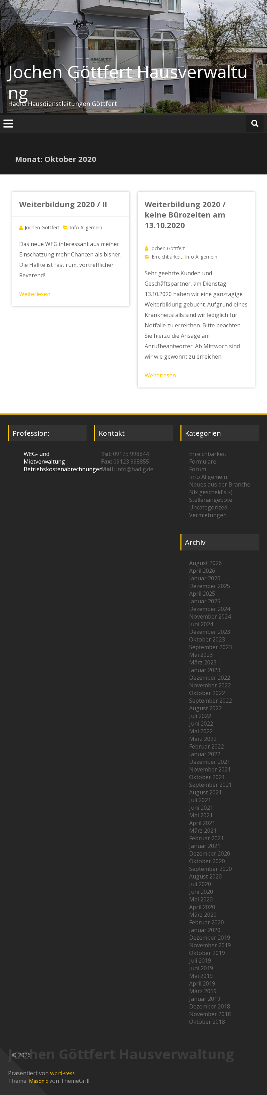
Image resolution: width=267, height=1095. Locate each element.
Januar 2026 (204, 578)
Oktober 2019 (207, 953)
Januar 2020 (204, 930)
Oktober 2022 (207, 693)
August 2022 (205, 708)
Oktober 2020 (207, 861)
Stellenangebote (210, 500)
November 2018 (210, 1014)
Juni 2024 (201, 624)
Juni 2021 (201, 807)
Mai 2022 (201, 731)
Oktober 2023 (207, 639)
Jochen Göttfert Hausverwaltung (128, 82)
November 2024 (210, 616)
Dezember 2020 (209, 853)
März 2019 (203, 991)
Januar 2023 (204, 670)
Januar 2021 (204, 846)
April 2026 (202, 570)
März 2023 (203, 662)
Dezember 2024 (209, 609)
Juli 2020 (200, 884)
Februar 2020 (206, 922)
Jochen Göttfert (42, 227)
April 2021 (202, 823)
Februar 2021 (206, 838)
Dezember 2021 (209, 762)
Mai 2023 (201, 655)
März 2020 (203, 914)
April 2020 (202, 907)
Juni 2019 (201, 968)
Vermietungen (208, 515)
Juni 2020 (201, 892)
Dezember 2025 (209, 586)
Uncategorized (208, 507)
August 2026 (205, 563)
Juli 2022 (200, 716)
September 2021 (210, 784)
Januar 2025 (204, 601)
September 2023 (210, 647)
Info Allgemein (86, 227)
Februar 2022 (206, 746)
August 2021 (205, 792)
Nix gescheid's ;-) (211, 492)
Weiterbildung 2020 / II (63, 204)
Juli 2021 (200, 800)
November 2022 (210, 685)
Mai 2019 (201, 976)
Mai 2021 (201, 815)
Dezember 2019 (209, 937)
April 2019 (202, 983)
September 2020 (210, 869)
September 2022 (210, 700)
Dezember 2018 (209, 1006)
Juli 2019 (200, 960)
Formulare (202, 461)
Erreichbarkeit (167, 256)
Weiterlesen (34, 294)
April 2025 (202, 593)
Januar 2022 (204, 754)
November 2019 (210, 945)
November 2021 (210, 769)
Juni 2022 (201, 723)
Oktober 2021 (207, 777)
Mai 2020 (201, 899)
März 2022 (203, 739)
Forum (197, 469)
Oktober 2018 (207, 1021)
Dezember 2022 (209, 677)
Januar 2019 (204, 999)
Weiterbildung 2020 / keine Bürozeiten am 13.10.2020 (185, 214)
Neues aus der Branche (219, 484)
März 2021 (203, 830)
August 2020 (205, 876)
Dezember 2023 (209, 632)
